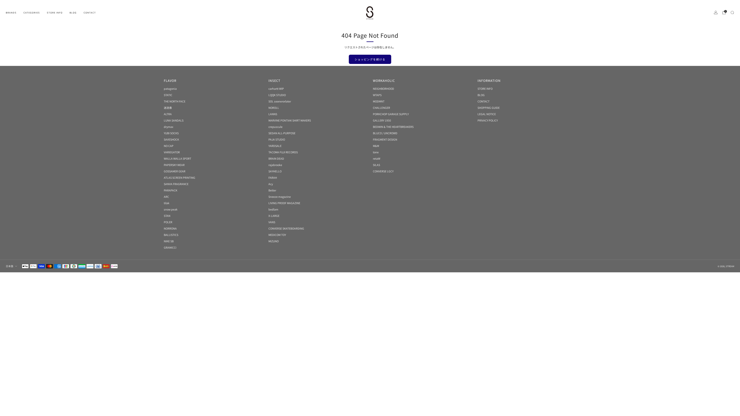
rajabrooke (275, 165)
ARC (166, 197)
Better (272, 190)
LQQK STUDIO (277, 95)
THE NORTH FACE (174, 101)
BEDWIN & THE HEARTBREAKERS (393, 127)
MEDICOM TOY (277, 235)
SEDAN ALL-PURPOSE (281, 133)
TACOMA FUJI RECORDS (283, 152)
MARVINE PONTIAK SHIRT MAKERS (289, 120)
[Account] (716, 12)
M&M (376, 146)
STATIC (168, 95)
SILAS (376, 165)
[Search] (732, 12)
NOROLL (273, 108)
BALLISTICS (171, 235)
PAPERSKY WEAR (174, 165)
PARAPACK (170, 190)
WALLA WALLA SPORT (177, 158)
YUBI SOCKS (171, 133)
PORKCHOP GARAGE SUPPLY (391, 114)
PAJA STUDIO (276, 139)
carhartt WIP (276, 89)
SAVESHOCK (171, 139)
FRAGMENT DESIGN (385, 139)
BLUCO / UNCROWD (385, 133)
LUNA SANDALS (173, 120)
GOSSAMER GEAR (174, 171)
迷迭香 (168, 108)
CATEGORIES (32, 12)
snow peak (170, 209)
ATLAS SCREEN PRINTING (179, 177)
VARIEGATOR (172, 152)
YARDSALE (275, 146)
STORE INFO (55, 12)
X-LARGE (273, 216)
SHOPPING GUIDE (489, 108)
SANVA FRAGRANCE (176, 184)
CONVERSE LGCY (383, 171)
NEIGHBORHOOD (383, 89)
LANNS (272, 114)
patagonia (170, 89)
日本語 (9, 266)
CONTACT (90, 12)
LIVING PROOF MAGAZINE (284, 203)
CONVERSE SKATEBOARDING (286, 228)
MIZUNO (273, 241)
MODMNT (378, 101)
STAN (167, 216)
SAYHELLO (275, 171)
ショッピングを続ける (370, 59)
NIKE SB (169, 241)
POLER (168, 222)
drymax (168, 127)
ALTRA (168, 114)
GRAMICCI (170, 247)
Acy (270, 184)
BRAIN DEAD (276, 158)
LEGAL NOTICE (487, 114)
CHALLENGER (381, 108)
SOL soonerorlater (279, 101)
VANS (271, 222)
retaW (376, 158)
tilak (166, 203)
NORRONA (170, 228)
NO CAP (168, 146)
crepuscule (275, 127)
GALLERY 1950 (382, 120)
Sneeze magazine (279, 197)
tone (376, 152)
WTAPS (377, 95)
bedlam (273, 209)
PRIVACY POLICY (488, 120)
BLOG (73, 12)
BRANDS (11, 12)
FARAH (272, 177)
